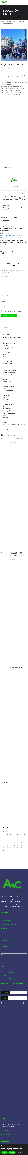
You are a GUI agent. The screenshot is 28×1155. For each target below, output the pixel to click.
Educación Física (19, 21)
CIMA (4, 350)
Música (4, 397)
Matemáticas (6, 395)
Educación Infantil (7, 363)
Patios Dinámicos (7, 408)
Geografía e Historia (8, 386)
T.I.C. (4, 426)
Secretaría (6, 422)
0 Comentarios (5, 72)
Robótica (5, 417)
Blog (5, 998)
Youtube (6, 992)
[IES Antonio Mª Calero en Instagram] (7, 1140)
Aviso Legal (4, 976)
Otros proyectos (7, 404)
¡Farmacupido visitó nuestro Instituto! (14, 208)
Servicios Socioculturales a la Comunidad (14, 424)
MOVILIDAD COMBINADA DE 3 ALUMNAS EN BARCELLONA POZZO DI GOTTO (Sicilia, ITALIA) (18, 554)
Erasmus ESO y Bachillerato (10, 370)
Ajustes (19, 1152)
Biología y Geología (8, 348)
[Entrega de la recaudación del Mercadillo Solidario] (14, 248)
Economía (5, 359)
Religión (5, 415)
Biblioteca (5, 345)
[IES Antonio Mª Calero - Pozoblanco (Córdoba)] (4, 2)
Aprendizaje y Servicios (9, 343)
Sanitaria (5, 420)
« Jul (4, 855)
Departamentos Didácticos (9, 924)
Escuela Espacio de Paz (9, 377)
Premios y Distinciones (9, 413)
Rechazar (12, 1152)
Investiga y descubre (8, 390)
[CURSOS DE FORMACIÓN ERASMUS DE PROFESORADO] (6, 226)
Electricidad (6, 366)
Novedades (15, 69)
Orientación (6, 402)
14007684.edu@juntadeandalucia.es (11, 1134)
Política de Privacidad (7, 973)
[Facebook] (9, 167)
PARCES (5, 406)
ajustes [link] (20, 1149)
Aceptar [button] (4, 1152)
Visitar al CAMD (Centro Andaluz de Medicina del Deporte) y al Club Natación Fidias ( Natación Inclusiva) (14, 198)
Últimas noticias (5, 921)
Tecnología (6, 429)
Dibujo (4, 354)
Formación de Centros (9, 384)
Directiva (5, 357)
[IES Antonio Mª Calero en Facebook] (3, 1140)
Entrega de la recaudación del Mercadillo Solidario (18, 666)
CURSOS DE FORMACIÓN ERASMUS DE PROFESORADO (18, 439)
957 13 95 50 (4, 1130)
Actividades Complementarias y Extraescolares (12, 338)
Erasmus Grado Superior (9, 375)
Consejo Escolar (7, 352)
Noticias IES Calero (14, 187)
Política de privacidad (15, 311)
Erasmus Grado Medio (9, 372)
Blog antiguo (5, 940)
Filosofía (5, 379)
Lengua (5, 393)
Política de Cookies (6, 979)
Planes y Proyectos (6, 928)
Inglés (4, 388)
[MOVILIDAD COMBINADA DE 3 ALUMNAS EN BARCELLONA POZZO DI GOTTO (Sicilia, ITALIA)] (14, 236)
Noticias (9, 21)
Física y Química (7, 381)
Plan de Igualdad (7, 411)
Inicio (2, 21)
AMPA (4, 341)
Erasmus (5, 368)
